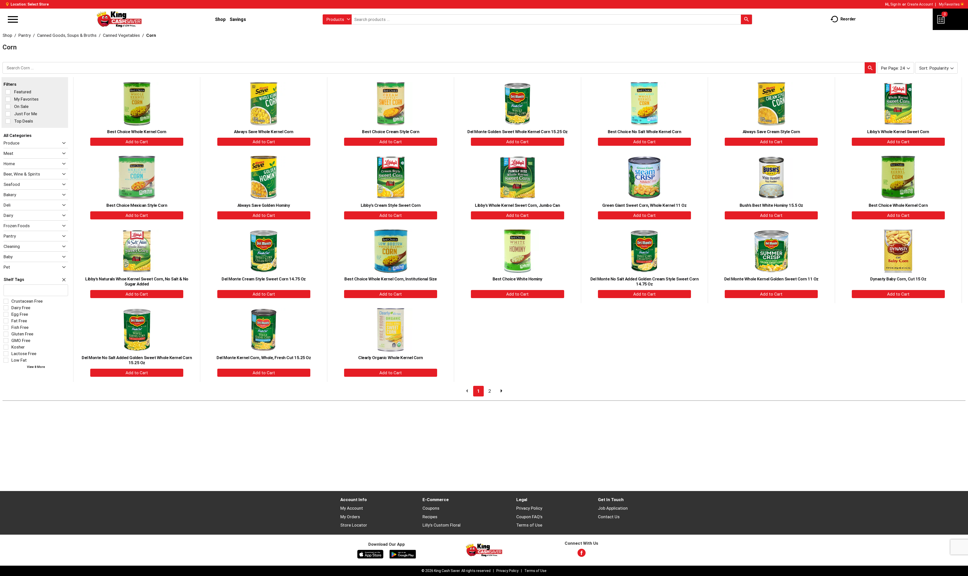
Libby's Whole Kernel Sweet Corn (898, 131)
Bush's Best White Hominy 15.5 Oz (771, 205)
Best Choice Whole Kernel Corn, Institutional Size (390, 278)
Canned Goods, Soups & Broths (67, 35)
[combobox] (337, 19)
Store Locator (353, 525)
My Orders (350, 516)
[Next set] (501, 391)
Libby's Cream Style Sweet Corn (391, 205)
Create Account (920, 4)
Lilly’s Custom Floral (441, 525)
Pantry (24, 35)
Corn (151, 35)
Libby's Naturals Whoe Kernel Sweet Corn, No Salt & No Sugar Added (136, 281)
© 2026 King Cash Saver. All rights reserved (456, 571)
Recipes (429, 516)
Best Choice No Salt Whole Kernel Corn (644, 131)
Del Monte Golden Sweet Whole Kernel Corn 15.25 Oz (517, 131)
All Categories (18, 135)
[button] (62, 143)
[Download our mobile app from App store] (370, 553)
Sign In (895, 4)
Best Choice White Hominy (517, 278)
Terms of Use (529, 525)
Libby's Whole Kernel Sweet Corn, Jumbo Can (517, 205)
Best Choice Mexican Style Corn (136, 205)
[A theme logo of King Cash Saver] (119, 19)
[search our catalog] (746, 19)
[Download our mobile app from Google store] (402, 553)
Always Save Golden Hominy (263, 205)
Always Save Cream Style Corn (771, 131)
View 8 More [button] (36, 367)
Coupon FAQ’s (529, 516)
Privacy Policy (529, 508)
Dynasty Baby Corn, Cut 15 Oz (898, 278)
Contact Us (609, 516)
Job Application (613, 508)
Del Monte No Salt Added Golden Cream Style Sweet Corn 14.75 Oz (644, 281)
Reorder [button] (848, 19)
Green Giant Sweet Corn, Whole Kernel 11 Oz (644, 205)
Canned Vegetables (121, 35)
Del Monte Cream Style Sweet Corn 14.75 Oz (264, 278)
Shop (220, 19)
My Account (351, 508)
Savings (238, 19)
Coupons (430, 508)
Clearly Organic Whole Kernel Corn (390, 357)
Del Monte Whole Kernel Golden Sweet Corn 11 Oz (771, 278)
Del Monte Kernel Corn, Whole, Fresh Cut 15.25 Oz (264, 357)
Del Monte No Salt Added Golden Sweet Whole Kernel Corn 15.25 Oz (137, 360)
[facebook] (582, 554)
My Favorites (949, 4)
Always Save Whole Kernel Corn (263, 131)
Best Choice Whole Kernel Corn (136, 131)
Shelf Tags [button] (14, 279)
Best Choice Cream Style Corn (390, 131)
